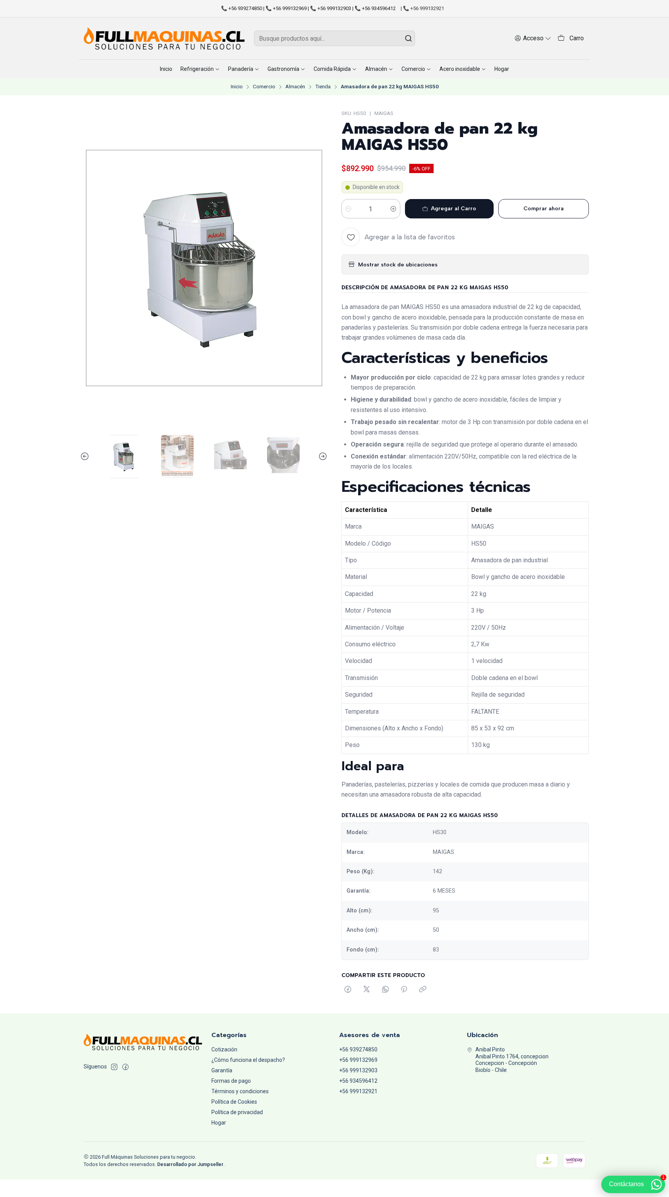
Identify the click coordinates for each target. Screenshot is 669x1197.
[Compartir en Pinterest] (404, 990)
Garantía (221, 1070)
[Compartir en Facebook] (347, 990)
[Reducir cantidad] (348, 208)
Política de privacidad (237, 1112)
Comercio (264, 86)
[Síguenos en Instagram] (114, 1067)
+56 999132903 (358, 1070)
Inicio (237, 86)
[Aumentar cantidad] (393, 208)
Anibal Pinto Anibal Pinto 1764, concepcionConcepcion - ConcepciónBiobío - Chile (512, 1059)
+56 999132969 (358, 1060)
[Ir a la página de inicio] (164, 38)
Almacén (295, 86)
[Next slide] (322, 456)
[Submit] (408, 38)
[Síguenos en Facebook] (125, 1067)
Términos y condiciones (240, 1091)
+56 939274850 (358, 1049)
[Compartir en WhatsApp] (385, 990)
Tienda (323, 86)
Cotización (224, 1049)
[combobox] (334, 38)
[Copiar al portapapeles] (422, 990)
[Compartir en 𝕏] (366, 990)
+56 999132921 (358, 1091)
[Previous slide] (86, 456)
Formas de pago (231, 1081)
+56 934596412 (358, 1081)
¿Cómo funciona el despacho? (248, 1060)
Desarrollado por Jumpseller (190, 1164)
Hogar (218, 1123)
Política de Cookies (234, 1102)
